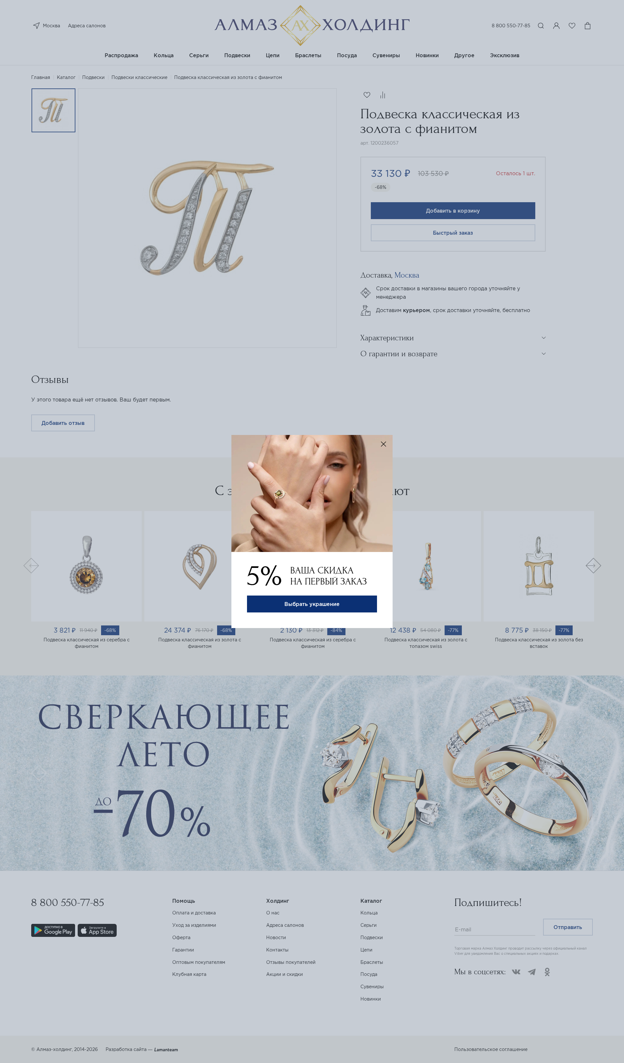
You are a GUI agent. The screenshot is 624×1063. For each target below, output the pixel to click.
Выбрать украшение (312, 604)
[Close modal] (383, 444)
